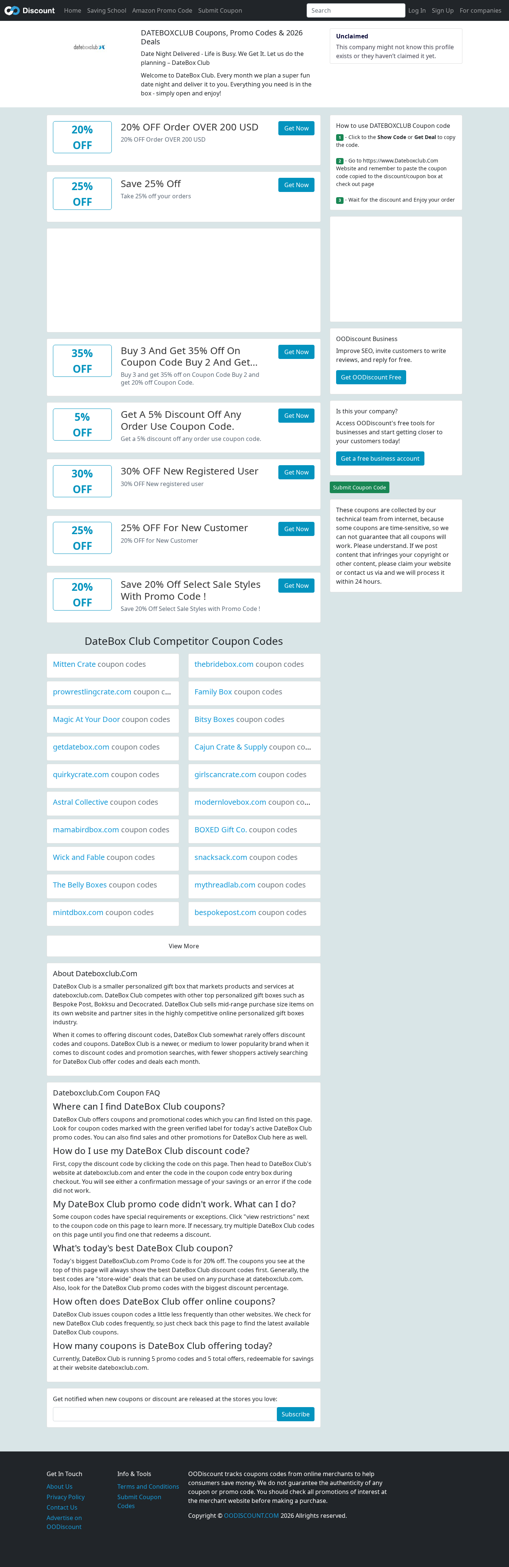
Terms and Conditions (148, 1486)
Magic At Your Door (111, 719)
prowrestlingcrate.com (117, 692)
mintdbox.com (103, 912)
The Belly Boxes (105, 885)
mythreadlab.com (250, 885)
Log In (417, 10)
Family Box (238, 692)
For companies (481, 10)
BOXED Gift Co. (246, 830)
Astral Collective (105, 802)
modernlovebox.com (256, 802)
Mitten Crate (99, 664)
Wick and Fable (104, 857)
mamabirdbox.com (111, 830)
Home (72, 10)
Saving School (106, 10)
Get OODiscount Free (371, 377)
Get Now (296, 128)
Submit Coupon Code (359, 487)
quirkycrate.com (106, 774)
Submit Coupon (220, 10)
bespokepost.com (251, 912)
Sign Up (443, 10)
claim (405, 563)
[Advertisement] (183, 280)
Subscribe (296, 1414)
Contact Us (62, 1507)
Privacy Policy (66, 1497)
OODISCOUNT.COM (251, 1515)
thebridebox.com (249, 664)
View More (184, 946)
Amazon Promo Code (162, 10)
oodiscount (29, 10)
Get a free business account (380, 458)
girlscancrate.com (251, 774)
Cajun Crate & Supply (256, 747)
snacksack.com (246, 857)
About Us (60, 1486)
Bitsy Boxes (240, 719)
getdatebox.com (106, 747)
